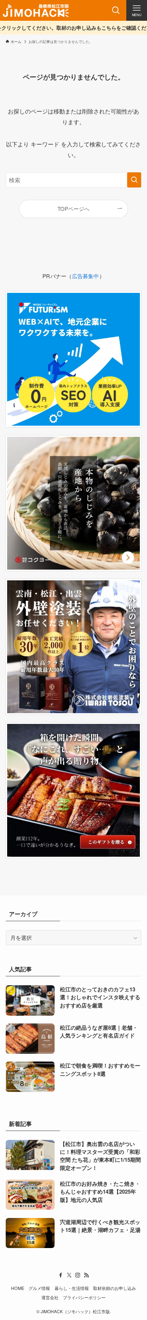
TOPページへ (73, 208)
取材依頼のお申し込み (114, 1288)
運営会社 (50, 1297)
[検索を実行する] (134, 180)
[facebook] (60, 1275)
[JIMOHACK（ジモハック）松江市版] (36, 10)
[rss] (86, 1275)
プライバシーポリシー (84, 1297)
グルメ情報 (39, 1288)
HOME (17, 1288)
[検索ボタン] (116, 10)
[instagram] (78, 1275)
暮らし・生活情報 (72, 1288)
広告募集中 (85, 276)
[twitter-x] (69, 1275)
